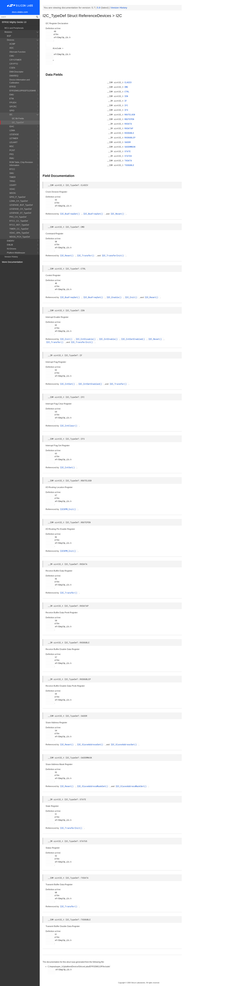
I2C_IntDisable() (86, 339)
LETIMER (13, 138)
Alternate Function (17, 52)
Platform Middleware (16, 253)
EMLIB (10, 245)
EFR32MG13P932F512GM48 (22, 91)
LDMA (12, 130)
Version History (11, 257)
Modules (8, 32)
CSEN (12, 68)
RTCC (12, 169)
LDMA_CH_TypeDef (18, 201)
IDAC (11, 126)
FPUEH (12, 103)
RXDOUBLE (129, 133)
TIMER (12, 177)
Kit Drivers (11, 249)
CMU (11, 56)
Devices (10, 40)
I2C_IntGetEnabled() (133, 339)
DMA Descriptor (16, 72)
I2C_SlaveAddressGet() (90, 744)
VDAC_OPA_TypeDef (19, 233)
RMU (11, 158)
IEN (126, 96)
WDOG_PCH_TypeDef (19, 237)
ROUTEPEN (129, 119)
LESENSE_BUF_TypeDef (21, 205)
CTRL (126, 91)
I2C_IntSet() (68, 467)
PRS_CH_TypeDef (17, 217)
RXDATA (128, 123)
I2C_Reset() (118, 213)
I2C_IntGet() (68, 384)
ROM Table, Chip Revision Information (21, 163)
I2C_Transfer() (86, 255)
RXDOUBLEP (129, 137)
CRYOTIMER (15, 60)
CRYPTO (13, 64)
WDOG (12, 193)
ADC (11, 48)
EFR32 (12, 87)
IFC (126, 105)
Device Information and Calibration (19, 81)
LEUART (13, 142)
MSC (11, 146)
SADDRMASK (129, 146)
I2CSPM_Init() (68, 509)
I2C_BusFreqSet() (93, 213)
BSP (9, 36)
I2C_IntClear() (69, 425)
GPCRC (13, 107)
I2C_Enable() (115, 297)
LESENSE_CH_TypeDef (20, 209)
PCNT (12, 150)
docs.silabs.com (20, 12)
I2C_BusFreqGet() (70, 213)
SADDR (127, 142)
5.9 (99, 7)
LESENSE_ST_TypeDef (20, 213)
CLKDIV (128, 82)
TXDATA (128, 160)
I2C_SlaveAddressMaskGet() (93, 786)
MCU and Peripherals (14, 28)
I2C (11, 114)
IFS (126, 110)
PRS (11, 154)
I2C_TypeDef (18, 122)
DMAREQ (13, 76)
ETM (11, 99)
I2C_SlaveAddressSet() (124, 744)
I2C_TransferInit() (113, 255)
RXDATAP (128, 128)
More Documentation (12, 262)
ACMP (12, 44)
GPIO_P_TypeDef (17, 197)
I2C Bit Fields (18, 118)
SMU (11, 173)
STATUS (128, 156)
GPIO (11, 111)
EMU (11, 95)
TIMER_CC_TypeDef (18, 229)
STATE (127, 151)
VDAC (12, 189)
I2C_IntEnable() (109, 339)
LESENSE (14, 134)
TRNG (12, 181)
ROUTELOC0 (129, 114)
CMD (126, 87)
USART (12, 185)
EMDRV (10, 241)
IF (125, 100)
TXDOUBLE (129, 165)
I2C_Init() (131, 297)
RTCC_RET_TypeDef (19, 225)
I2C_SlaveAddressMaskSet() (132, 786)
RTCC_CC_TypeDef (18, 221)
